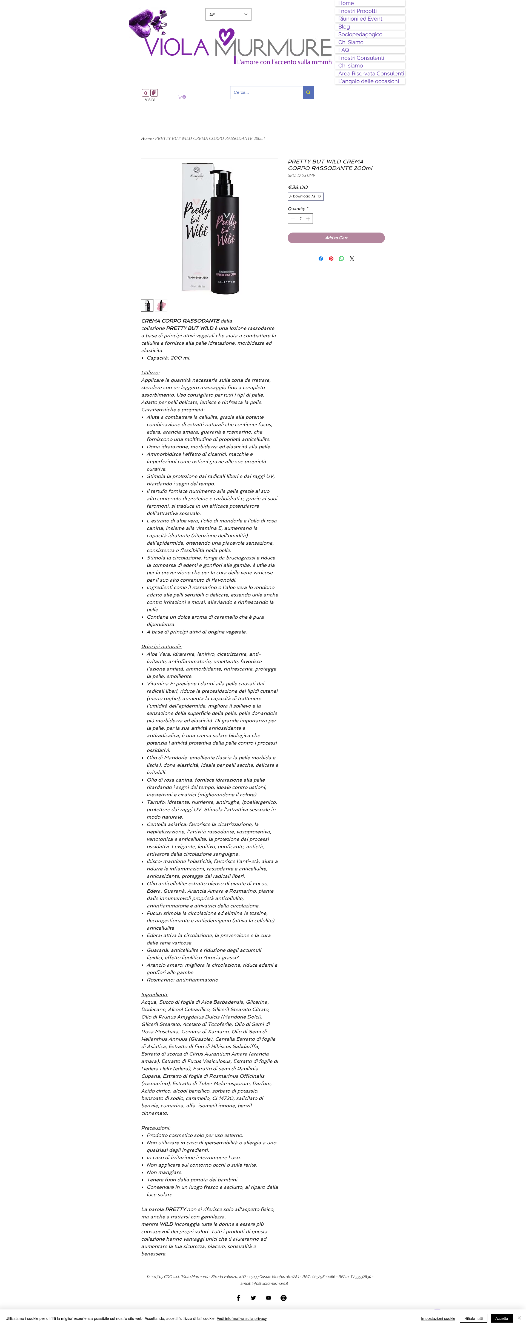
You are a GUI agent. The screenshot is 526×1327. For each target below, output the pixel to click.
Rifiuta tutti (473, 1318)
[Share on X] (352, 258)
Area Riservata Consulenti (371, 74)
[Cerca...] (308, 92)
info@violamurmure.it (269, 1283)
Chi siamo (350, 66)
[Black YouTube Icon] (268, 1298)
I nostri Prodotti (357, 11)
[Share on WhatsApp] (341, 258)
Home (346, 3)
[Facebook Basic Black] (238, 1298)
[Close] (519, 1318)
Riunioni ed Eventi (361, 19)
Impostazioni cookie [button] (438, 1318)
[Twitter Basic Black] (253, 1298)
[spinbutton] (300, 219)
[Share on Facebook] (321, 258)
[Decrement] (292, 219)
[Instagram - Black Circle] (284, 1298)
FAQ (343, 50)
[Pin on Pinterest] (331, 258)
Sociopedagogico (360, 34)
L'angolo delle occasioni (368, 81)
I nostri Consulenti (361, 58)
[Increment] (308, 219)
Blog (344, 27)
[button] (182, 97)
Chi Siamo (351, 42)
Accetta (501, 1318)
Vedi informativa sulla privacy (242, 1318)
